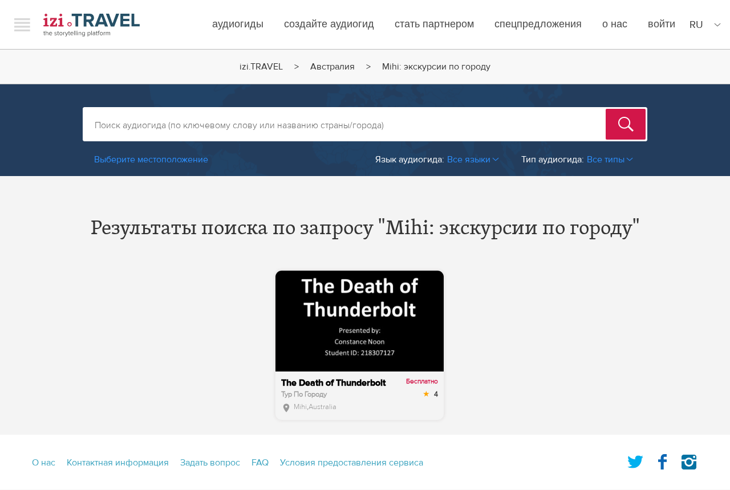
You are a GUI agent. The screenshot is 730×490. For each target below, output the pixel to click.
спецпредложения (538, 24)
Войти (661, 24)
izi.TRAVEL (91, 24)
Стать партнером (434, 24)
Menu (22, 24)
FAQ (260, 462)
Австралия (332, 66)
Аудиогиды (237, 24)
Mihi (300, 406)
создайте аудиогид (329, 24)
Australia (322, 406)
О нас (614, 24)
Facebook (662, 460)
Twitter (635, 460)
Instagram (689, 460)
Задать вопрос (210, 462)
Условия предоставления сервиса (351, 462)
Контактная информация (118, 462)
